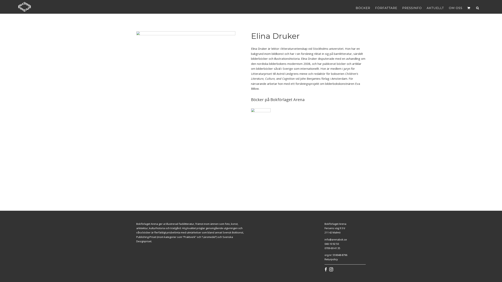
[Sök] (477, 8)
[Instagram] (331, 269)
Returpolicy (331, 259)
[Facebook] (326, 269)
